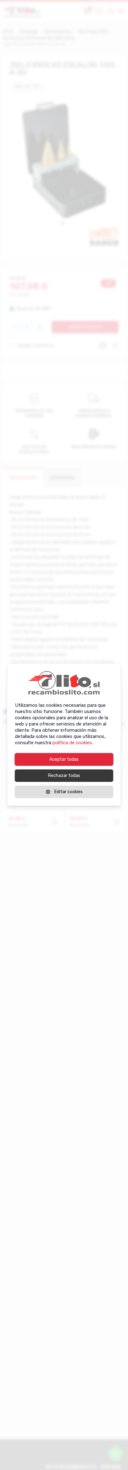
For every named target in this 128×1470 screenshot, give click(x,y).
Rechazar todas (64, 775)
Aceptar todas (64, 759)
